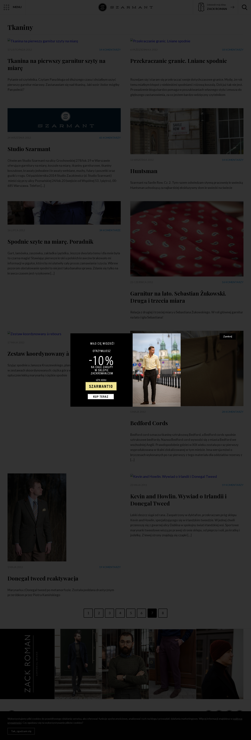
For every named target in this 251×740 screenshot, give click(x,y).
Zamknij (227, 336)
